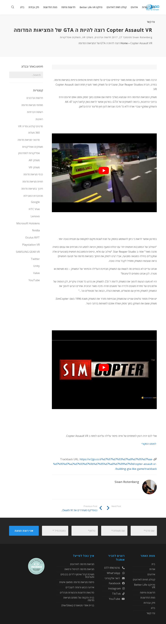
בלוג (153, 608)
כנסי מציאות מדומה (33, 174)
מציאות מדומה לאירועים (82, 564)
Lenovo (35, 216)
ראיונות (39, 119)
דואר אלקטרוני (112, 578)
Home (124, 43)
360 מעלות (34, 132)
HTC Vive (34, 209)
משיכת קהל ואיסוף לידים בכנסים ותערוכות (77, 576)
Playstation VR (31, 244)
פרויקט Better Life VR (144, 586)
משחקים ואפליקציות (70, 37)
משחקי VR (87, 37)
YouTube (34, 280)
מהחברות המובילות (33, 196)
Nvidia (36, 230)
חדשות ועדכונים (103, 37)
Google (35, 202)
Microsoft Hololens (28, 223)
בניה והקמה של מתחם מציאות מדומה (78, 599)
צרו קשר (150, 613)
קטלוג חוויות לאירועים (144, 579)
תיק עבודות (149, 603)
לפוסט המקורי (149, 444)
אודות (152, 569)
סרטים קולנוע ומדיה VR (30, 126)
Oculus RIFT (32, 237)
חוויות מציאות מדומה (32, 181)
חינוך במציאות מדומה (32, 188)
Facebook (114, 583)
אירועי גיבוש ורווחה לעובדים (79, 587)
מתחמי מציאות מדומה (32, 105)
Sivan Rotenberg (142, 37)
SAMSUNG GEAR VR (28, 252)
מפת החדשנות (147, 597)
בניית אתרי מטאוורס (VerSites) (77, 605)
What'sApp (114, 573)
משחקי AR (34, 160)
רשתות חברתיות (35, 112)
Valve (36, 273)
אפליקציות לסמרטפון (29, 153)
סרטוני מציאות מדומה (29, 140)
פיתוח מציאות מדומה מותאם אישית (76, 582)
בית (153, 564)
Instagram (114, 588)
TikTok (116, 593)
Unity (36, 266)
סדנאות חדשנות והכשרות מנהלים (77, 592)
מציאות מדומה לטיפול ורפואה (79, 569)
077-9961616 (112, 568)
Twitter (35, 259)
